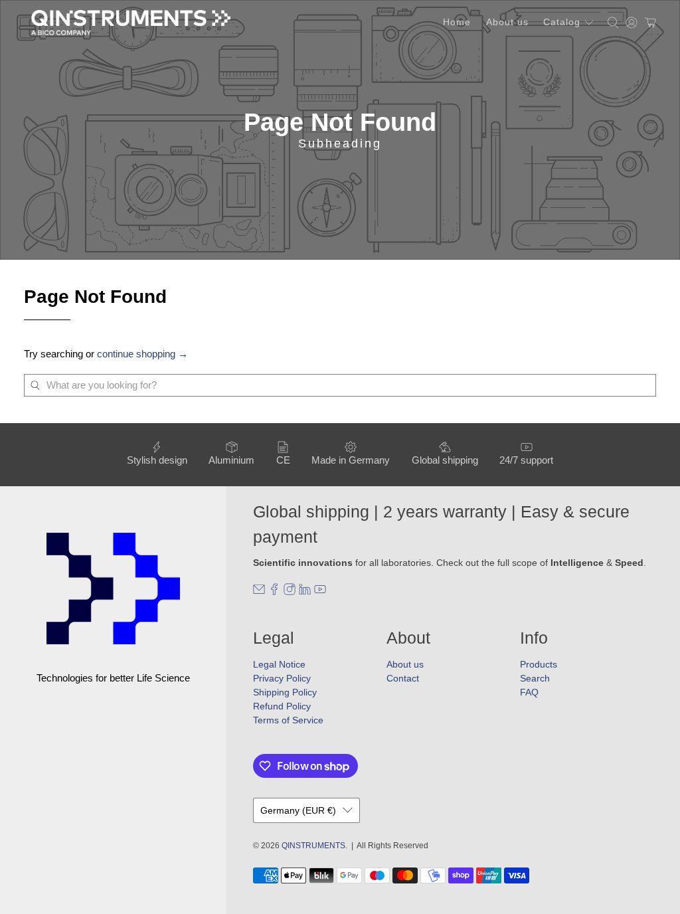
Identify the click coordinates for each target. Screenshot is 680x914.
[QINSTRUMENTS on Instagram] (290, 592)
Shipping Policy (285, 692)
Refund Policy (282, 706)
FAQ (529, 692)
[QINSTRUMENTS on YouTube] (320, 592)
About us (507, 22)
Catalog (561, 22)
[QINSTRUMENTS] (130, 22)
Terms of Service (288, 720)
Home (457, 22)
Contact (402, 678)
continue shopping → (142, 353)
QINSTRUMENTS (313, 845)
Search (535, 678)
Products (538, 664)
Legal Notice (279, 664)
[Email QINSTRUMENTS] (259, 592)
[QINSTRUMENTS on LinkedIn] (305, 592)
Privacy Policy (282, 678)
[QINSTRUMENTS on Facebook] (274, 592)
